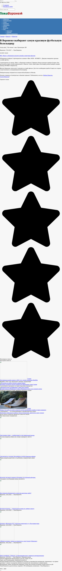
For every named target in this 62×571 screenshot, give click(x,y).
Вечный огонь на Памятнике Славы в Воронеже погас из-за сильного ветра (21, 389)
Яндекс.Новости (47, 75)
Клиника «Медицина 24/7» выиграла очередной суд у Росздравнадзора (19, 523)
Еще (4, 29)
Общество (6, 19)
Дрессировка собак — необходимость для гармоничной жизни (17, 435)
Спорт (5, 22)
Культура (5, 28)
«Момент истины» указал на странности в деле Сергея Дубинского (18, 541)
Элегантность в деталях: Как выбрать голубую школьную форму (18, 456)
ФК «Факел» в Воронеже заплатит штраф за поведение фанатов (17, 55)
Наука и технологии (12, 33)
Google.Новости (4, 76)
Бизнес (5, 26)
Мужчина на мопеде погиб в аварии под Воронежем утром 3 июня (18, 384)
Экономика (6, 25)
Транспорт (9, 31)
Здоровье (8, 32)
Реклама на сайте (8, 6)
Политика (6, 23)
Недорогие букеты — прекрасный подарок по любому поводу (17, 508)
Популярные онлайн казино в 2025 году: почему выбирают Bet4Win (19, 380)
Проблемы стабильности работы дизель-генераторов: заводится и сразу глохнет (22, 413)
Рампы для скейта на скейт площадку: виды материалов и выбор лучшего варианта (23, 410)
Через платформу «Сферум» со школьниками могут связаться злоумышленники (22, 555)
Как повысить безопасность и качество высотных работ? (15, 493)
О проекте (6, 5)
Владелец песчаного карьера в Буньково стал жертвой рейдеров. (18, 477)
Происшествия (7, 20)
